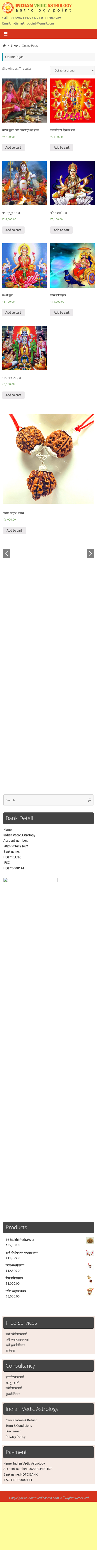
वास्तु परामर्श (12, 1383)
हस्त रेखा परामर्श (15, 1377)
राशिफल (10, 1351)
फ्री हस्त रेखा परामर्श (17, 1340)
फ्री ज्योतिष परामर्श (16, 1334)
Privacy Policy (15, 1437)
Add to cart (13, 147)
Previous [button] (6, 553)
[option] (48, 474)
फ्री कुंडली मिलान (15, 1345)
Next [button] (90, 553)
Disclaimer (13, 1431)
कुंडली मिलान (13, 1394)
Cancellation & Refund (21, 1420)
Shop (14, 45)
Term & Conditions (19, 1426)
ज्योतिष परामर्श (14, 1388)
